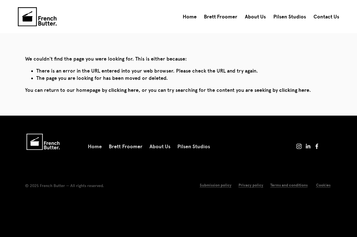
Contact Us (326, 17)
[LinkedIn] (308, 146)
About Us (255, 17)
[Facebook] (317, 146)
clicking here (123, 90)
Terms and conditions (289, 185)
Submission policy (215, 185)
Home (190, 17)
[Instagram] (299, 146)
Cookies (323, 185)
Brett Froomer (220, 17)
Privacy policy (250, 185)
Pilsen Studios (289, 17)
